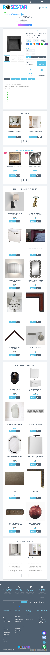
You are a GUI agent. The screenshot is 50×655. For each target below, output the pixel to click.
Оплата (4, 619)
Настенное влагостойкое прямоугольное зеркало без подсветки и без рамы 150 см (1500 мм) (14, 131)
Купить (12, 175)
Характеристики (15, 79)
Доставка (5, 617)
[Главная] (4, 30)
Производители (6, 639)
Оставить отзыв (43, 41)
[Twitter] (38, 601)
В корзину (12, 136)
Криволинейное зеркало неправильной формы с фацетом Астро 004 (14, 423)
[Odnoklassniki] (36, 601)
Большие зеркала (18, 612)
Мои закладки (28, 617)
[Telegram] (44, 637)
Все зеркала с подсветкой (19, 626)
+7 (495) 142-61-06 (25, 16)
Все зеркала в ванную (19, 623)
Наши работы (5, 624)
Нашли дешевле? (30, 50)
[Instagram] (30, 601)
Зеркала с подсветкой (25, 150)
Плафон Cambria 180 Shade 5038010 (14, 281)
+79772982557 (29, 17)
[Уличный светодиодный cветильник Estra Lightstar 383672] (7, 59)
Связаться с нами (6, 632)
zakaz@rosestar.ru (25, 20)
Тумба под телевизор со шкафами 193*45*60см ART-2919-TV (14, 524)
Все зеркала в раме (18, 624)
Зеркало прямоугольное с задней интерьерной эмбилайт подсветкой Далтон (14, 167)
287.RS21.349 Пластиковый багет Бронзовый (35, 490)
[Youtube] (39, 601)
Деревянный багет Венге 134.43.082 (14, 348)
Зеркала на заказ (18, 628)
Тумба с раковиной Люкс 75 (14, 247)
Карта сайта (5, 637)
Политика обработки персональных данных (7, 630)
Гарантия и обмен (6, 621)
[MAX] (44, 633)
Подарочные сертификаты (5, 642)
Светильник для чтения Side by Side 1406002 (15, 214)
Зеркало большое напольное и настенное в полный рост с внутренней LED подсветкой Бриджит (35, 558)
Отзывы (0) (24, 79)
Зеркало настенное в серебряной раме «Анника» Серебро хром (35, 281)
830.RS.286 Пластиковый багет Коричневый (35, 314)
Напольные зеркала (18, 614)
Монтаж (4, 623)
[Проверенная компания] (5, 584)
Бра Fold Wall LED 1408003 (35, 347)
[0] (40, 8)
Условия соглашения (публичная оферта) (7, 627)
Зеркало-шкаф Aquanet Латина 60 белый (35, 457)
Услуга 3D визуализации (25, 25)
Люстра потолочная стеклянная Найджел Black (15, 314)
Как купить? (31, 79)
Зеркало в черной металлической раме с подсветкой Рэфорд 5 (14, 558)
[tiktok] (43, 601)
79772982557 (21, 17)
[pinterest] (44, 601)
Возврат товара (6, 634)
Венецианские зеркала (19, 619)
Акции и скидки (17, 635)
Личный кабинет (29, 614)
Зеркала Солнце (18, 621)
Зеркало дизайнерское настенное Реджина (14, 457)
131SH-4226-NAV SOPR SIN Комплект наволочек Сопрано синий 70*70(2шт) (35, 247)
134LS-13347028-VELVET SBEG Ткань (14, 490)
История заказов (29, 615)
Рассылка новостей (29, 619)
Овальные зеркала (18, 634)
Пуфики (16, 632)
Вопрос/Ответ (5, 636)
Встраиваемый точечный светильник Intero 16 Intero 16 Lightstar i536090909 (35, 423)
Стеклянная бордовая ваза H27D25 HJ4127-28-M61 (35, 524)
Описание (7, 79)
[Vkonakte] (32, 601)
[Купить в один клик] (33, 57)
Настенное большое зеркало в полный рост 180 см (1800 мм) (35, 131)
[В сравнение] (43, 57)
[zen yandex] (41, 601)
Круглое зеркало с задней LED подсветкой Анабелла (35, 167)
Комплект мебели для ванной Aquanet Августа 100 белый (35, 390)
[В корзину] (28, 57)
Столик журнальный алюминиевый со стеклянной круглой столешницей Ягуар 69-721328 (35, 214)
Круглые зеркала (18, 630)
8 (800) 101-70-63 (25, 19)
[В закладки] (38, 57)
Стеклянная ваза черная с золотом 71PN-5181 (14, 390)
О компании (5, 615)
